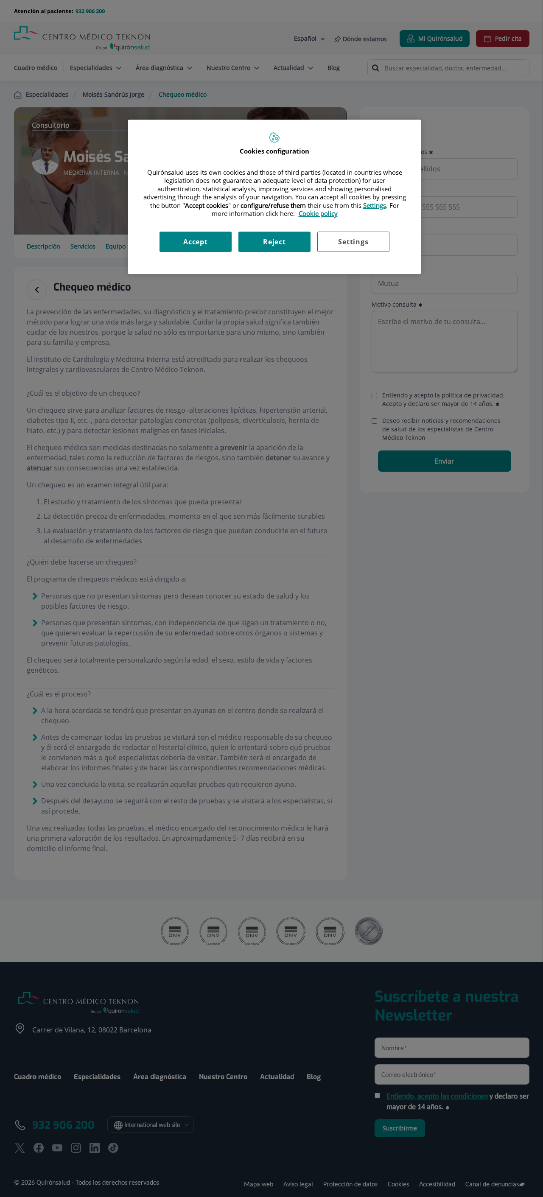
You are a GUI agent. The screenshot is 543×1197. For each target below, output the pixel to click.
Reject (274, 241)
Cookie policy (318, 213)
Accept (195, 241)
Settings (353, 241)
